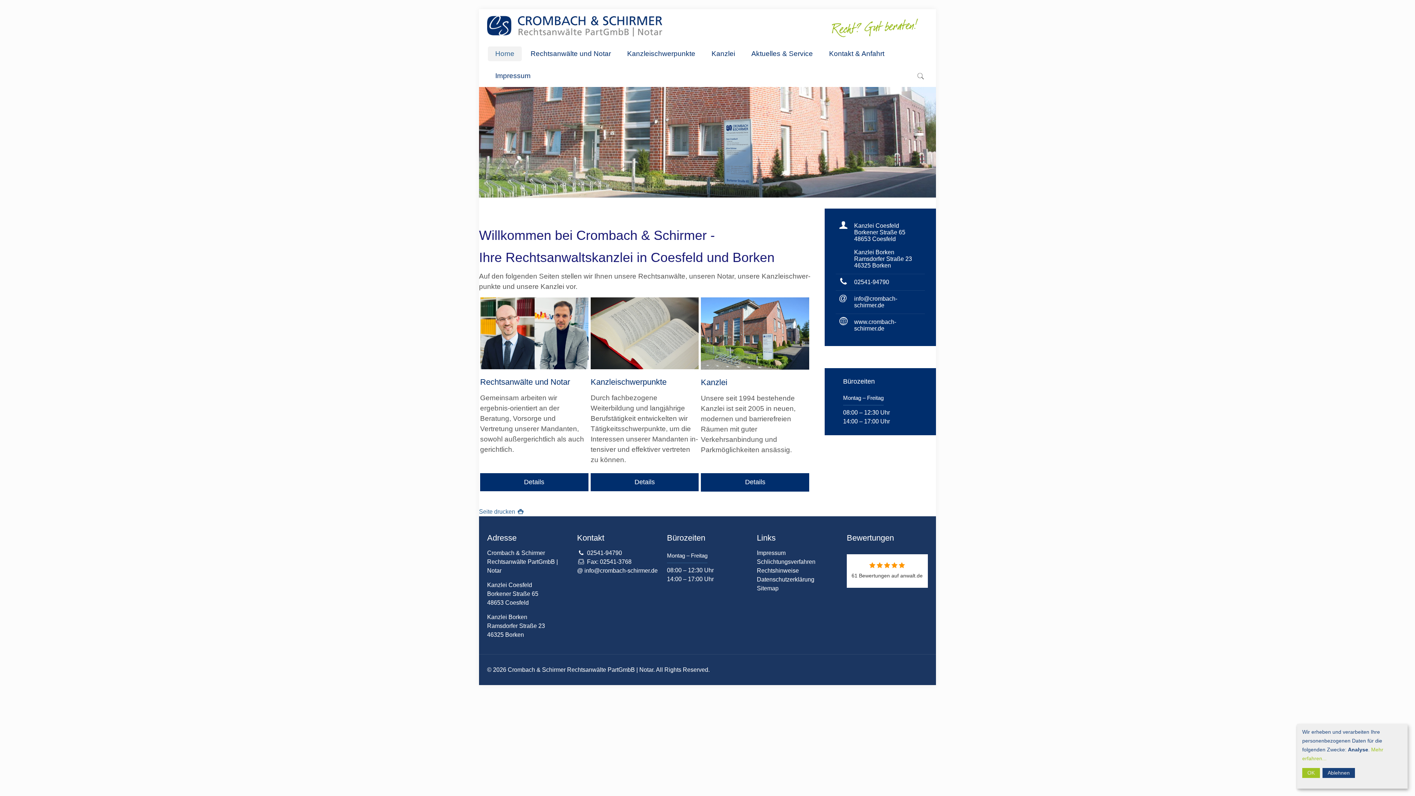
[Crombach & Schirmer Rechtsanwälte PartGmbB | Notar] (574, 26)
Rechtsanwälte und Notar (525, 382)
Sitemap (768, 588)
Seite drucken (498, 512)
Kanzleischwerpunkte (629, 382)
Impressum (771, 553)
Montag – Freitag (863, 398)
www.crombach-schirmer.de (875, 325)
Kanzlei (714, 382)
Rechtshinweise (778, 571)
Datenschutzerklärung (785, 579)
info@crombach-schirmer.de (875, 302)
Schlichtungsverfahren (786, 562)
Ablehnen (1339, 773)
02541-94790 (871, 282)
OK (1311, 773)
